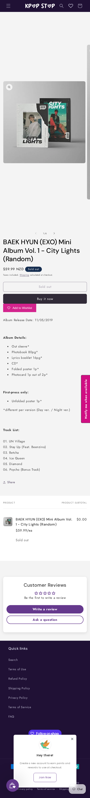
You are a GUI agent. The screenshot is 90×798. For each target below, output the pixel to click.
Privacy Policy (17, 698)
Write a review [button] (45, 609)
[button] (8, 5)
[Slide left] (35, 233)
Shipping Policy (19, 688)
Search (13, 660)
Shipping (24, 274)
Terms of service (46, 789)
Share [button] (11, 482)
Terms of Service (19, 707)
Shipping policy (68, 789)
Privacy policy (25, 789)
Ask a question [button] (45, 619)
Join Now (45, 777)
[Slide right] (54, 233)
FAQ (11, 716)
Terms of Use (17, 669)
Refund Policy (17, 679)
